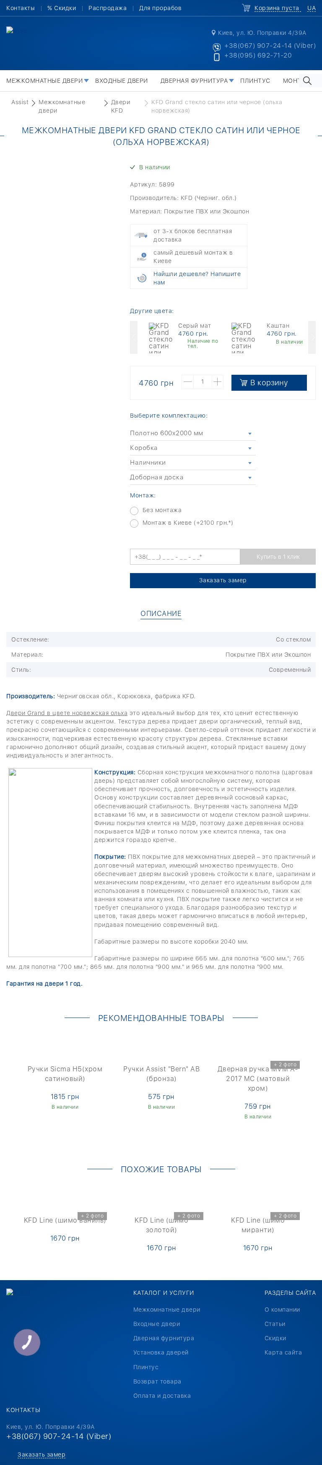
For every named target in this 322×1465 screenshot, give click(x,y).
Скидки (275, 1338)
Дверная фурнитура (194, 80)
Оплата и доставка (162, 1395)
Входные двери (121, 80)
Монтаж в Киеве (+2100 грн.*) (188, 522)
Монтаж (297, 80)
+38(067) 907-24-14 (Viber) (270, 46)
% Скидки (61, 8)
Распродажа (107, 8)
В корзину (269, 382)
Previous (134, 337)
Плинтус (255, 80)
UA (311, 8)
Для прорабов (160, 8)
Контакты (20, 8)
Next (312, 337)
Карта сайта (283, 1352)
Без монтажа (162, 510)
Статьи (275, 1323)
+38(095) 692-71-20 (258, 55)
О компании (282, 1309)
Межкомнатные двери (44, 80)
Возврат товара (157, 1381)
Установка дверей (161, 1352)
